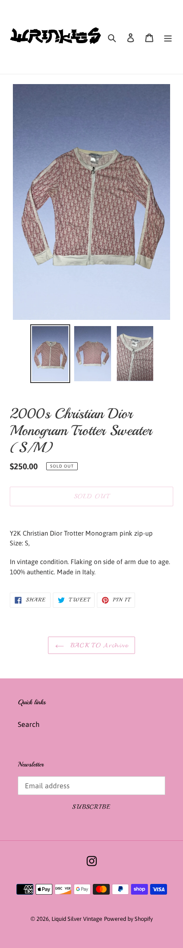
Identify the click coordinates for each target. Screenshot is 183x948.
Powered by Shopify (128, 919)
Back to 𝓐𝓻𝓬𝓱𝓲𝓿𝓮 (98, 645)
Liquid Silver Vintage (77, 919)
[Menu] (168, 37)
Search (29, 724)
